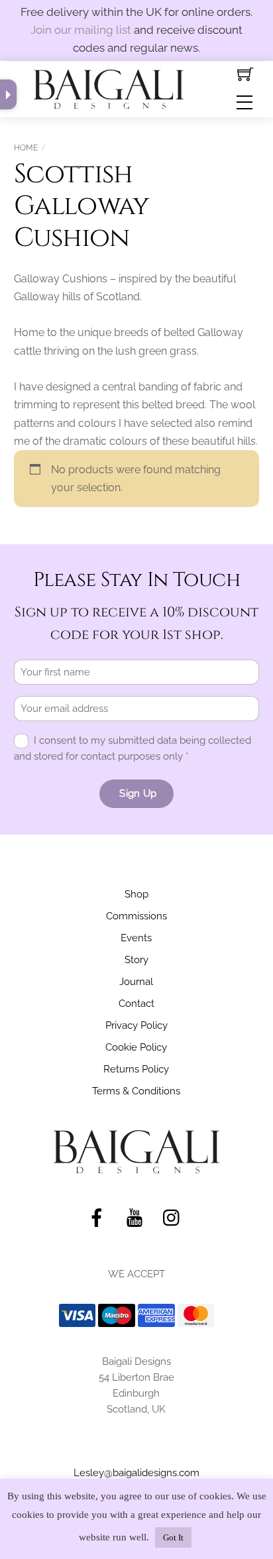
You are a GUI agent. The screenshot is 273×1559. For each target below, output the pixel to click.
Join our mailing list (80, 29)
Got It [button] (173, 1537)
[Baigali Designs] (109, 87)
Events (136, 938)
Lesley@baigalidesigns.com (136, 1473)
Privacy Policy (136, 1025)
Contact (136, 1004)
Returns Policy (136, 1069)
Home (26, 147)
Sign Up (137, 793)
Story (136, 960)
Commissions (136, 916)
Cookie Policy (136, 1047)
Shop (136, 894)
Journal (136, 982)
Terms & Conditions (136, 1091)
